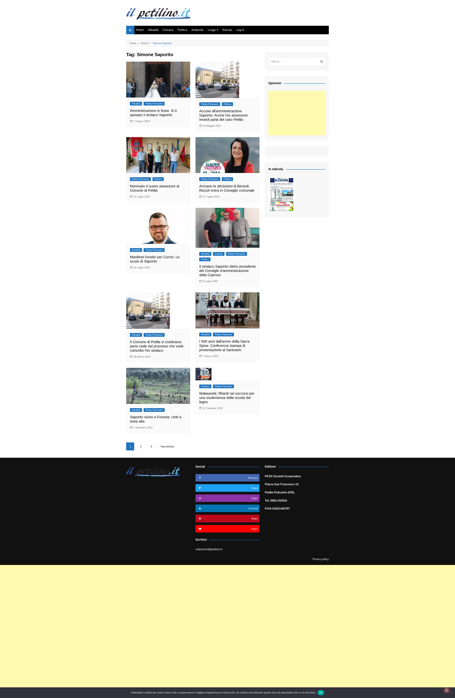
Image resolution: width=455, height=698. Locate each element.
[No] (450, 692)
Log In (240, 29)
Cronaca (168, 29)
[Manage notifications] (446, 690)
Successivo (167, 446)
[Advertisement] (296, 113)
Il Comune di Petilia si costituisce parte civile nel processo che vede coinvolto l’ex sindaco (156, 346)
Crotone (219, 254)
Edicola (227, 29)
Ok (321, 692)
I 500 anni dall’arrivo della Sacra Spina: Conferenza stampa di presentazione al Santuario (224, 345)
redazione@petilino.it (209, 549)
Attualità (153, 29)
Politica (182, 29)
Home (140, 29)
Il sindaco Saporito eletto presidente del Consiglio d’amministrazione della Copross (227, 270)
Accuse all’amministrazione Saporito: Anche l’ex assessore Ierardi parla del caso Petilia (223, 115)
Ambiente (197, 29)
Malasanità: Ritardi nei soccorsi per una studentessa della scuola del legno (227, 397)
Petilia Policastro (154, 103)
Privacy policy (320, 559)
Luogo (212, 29)
